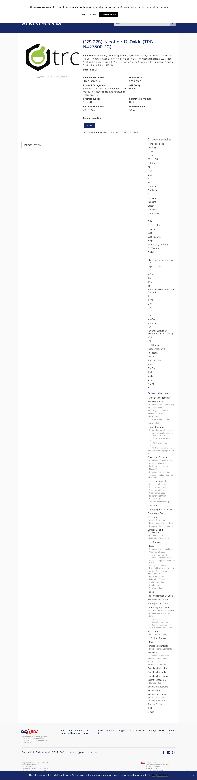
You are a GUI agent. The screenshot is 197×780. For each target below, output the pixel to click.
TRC (150, 372)
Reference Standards (158, 646)
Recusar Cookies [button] (88, 15)
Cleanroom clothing (157, 408)
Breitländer (153, 190)
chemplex (152, 209)
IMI (149, 286)
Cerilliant (152, 202)
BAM (150, 171)
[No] (193, 775)
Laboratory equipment (158, 607)
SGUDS (151, 368)
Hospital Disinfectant (158, 535)
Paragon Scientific (156, 349)
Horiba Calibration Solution (160, 596)
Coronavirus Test (156, 513)
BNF (150, 178)
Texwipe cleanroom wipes (160, 502)
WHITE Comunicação (41, 768)
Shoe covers (154, 499)
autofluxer (153, 163)
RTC (150, 364)
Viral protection (155, 588)
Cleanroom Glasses (157, 484)
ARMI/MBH (153, 159)
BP (149, 182)
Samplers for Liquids (157, 668)
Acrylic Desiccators (157, 520)
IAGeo (150, 274)
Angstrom (152, 147)
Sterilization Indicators (158, 694)
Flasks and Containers (159, 659)
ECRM (150, 233)
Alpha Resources (156, 144)
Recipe (151, 356)
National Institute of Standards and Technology (160, 332)
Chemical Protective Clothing (161, 405)
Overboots (153, 416)
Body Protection (155, 401)
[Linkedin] (169, 752)
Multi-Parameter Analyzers (162, 628)
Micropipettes (155, 683)
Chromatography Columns (160, 430)
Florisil (151, 252)
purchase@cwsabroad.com (83, 752)
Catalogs (151, 730)
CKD (150, 221)
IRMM (150, 300)
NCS (150, 337)
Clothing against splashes (160, 509)
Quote (89, 125)
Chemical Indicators (157, 700)
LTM (149, 315)
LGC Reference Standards (160, 649)
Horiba (151, 592)
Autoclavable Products (159, 398)
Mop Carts (153, 469)
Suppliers (123, 730)
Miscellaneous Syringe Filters (161, 451)
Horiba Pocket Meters (158, 599)
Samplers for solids (157, 672)
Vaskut (151, 376)
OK (153, 775)
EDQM (150, 240)
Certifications (137, 730)
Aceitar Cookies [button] (108, 15)
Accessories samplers (159, 656)
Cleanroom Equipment (158, 457)
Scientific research (157, 680)
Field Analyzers (155, 542)
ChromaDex (153, 213)
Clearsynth (153, 505)
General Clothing (156, 413)
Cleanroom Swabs (157, 493)
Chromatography (156, 427)
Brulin (150, 194)
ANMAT (151, 151)
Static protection (156, 582)
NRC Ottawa (153, 345)
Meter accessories (159, 625)
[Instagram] (174, 752)
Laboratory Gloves (157, 579)
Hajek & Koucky (155, 266)
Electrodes (156, 619)
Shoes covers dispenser (159, 472)
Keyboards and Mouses (159, 466)
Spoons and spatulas (158, 686)
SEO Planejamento (40, 770)
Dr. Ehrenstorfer (155, 225)
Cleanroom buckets (157, 463)
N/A (149, 327)
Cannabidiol (153, 423)
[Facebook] (164, 752)
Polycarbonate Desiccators (161, 523)
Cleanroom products (157, 481)
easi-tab (152, 229)
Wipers (151, 712)
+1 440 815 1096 (54, 752)
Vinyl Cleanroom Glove (160, 565)
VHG (150, 380)
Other (150, 642)
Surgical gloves (156, 585)
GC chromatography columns (163, 448)
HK (149, 270)
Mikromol (152, 323)
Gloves (151, 546)
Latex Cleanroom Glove (160, 555)
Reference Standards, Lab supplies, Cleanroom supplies (75, 731)
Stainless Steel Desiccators (161, 526)
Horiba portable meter (158, 603)
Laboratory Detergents (159, 538)
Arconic (151, 155)
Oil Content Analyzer (157, 638)
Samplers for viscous (158, 676)
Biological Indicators (158, 697)
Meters (152, 616)
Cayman (152, 198)
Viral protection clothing (159, 419)
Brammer (152, 186)
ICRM (150, 278)
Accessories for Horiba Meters (162, 610)
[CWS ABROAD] (29, 731)
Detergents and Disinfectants (155, 531)
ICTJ (150, 282)
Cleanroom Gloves (157, 552)
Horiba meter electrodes (159, 613)
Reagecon (153, 353)
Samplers (152, 652)
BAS (150, 175)
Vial (150, 453)
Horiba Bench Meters (160, 622)
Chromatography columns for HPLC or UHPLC (161, 434)
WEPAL (151, 384)
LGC (150, 307)
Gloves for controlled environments (157, 572)
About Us (100, 731)
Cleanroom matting (157, 487)
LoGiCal (151, 311)
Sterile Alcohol (154, 690)
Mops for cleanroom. (158, 496)
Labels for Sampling (157, 664)
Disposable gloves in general (161, 568)
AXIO (150, 167)
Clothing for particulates (159, 410)
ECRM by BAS (154, 237)
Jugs (151, 662)
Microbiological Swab (158, 634)
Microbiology (154, 631)
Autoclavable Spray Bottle (160, 460)
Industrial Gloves (156, 576)
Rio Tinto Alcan (155, 360)
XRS (150, 387)
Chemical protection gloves (161, 549)
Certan (151, 206)
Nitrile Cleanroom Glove (161, 558)
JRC (150, 304)
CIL (149, 217)
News (161, 730)
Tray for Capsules (156, 704)
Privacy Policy (162, 775)
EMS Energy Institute (158, 244)
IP (149, 296)
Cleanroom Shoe (156, 490)
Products (111, 730)
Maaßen (151, 319)
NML (150, 341)
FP (149, 256)
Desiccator (153, 517)
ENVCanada (153, 248)
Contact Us (171, 731)
